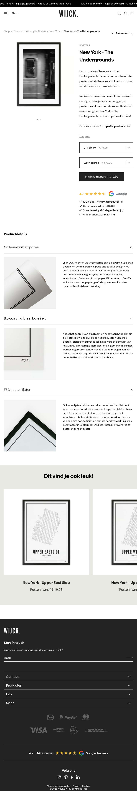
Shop (15, 13)
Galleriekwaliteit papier (21, 247)
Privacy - (77, 786)
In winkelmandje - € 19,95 (101, 176)
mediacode (81, 788)
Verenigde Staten (36, 31)
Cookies (86, 786)
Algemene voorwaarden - (59, 786)
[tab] (37, 119)
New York (54, 31)
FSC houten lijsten (17, 389)
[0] (131, 13)
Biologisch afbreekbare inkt (25, 318)
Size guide (84, 136)
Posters (18, 31)
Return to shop (124, 33)
